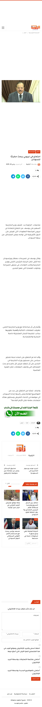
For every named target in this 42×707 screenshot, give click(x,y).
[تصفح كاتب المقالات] (21, 447)
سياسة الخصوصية (20, 694)
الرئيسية (32, 151)
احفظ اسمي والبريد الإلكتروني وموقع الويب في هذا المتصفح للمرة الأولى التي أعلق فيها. (22, 650)
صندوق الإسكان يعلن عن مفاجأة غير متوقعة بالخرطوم (11, 471)
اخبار (38, 151)
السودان (33, 423)
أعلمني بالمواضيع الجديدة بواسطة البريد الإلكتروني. (24, 672)
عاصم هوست (18, 703)
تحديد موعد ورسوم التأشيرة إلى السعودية (31, 471)
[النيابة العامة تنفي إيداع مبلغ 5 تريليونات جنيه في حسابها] (30, 523)
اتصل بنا (32, 694)
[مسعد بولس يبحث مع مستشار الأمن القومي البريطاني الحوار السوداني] (12, 523)
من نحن (9, 694)
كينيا (27, 423)
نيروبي (21, 423)
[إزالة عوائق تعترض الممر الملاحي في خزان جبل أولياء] (12, 495)
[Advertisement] (21, 13)
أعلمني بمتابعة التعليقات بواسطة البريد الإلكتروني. (24, 661)
